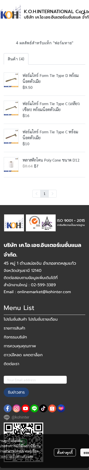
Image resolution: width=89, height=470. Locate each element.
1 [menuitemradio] (44, 193)
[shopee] (52, 408)
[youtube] (25, 408)
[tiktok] (43, 408)
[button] (83, 12)
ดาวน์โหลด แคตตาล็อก (23, 355)
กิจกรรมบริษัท (15, 337)
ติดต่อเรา (11, 364)
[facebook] (8, 408)
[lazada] (61, 408)
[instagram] (17, 408)
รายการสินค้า (14, 328)
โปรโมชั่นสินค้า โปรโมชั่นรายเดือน (31, 319)
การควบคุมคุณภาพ (20, 346)
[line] (34, 408)
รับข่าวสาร (16, 392)
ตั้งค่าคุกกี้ (65, 452)
